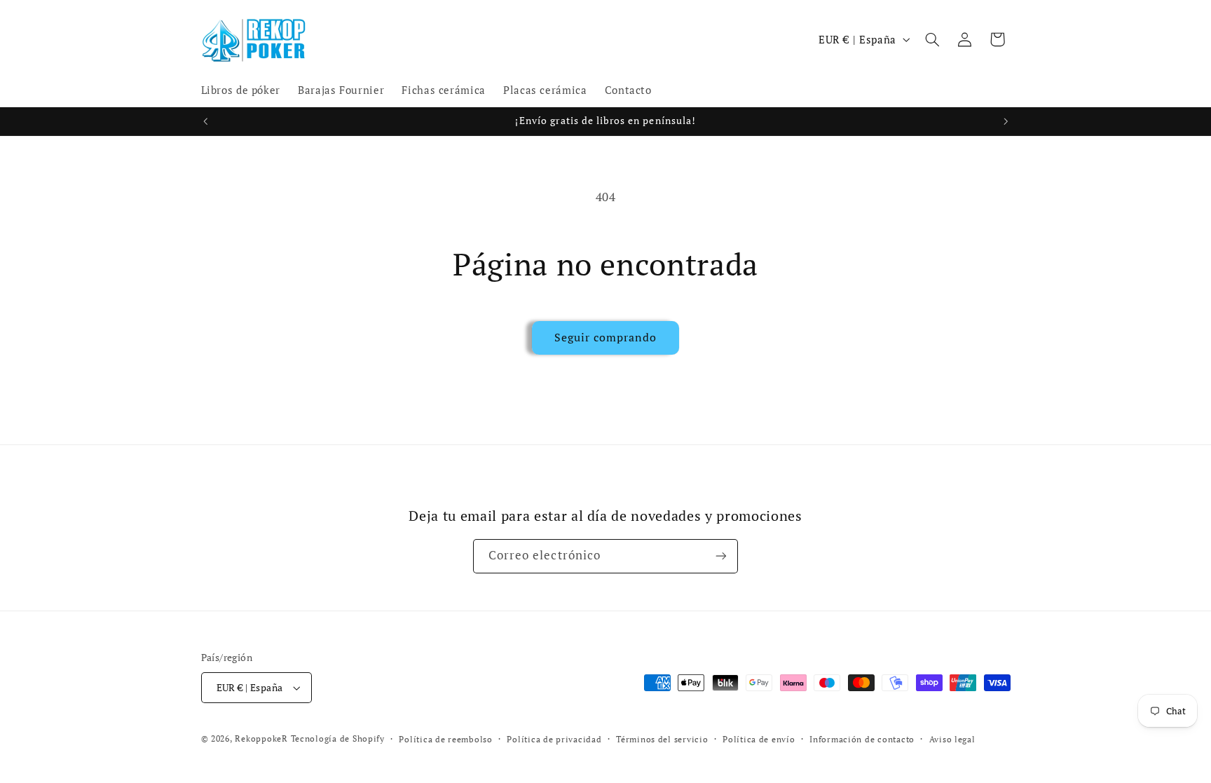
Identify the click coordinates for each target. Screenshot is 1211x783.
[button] (932, 39)
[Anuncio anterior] (205, 121)
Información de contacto (862, 739)
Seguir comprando (605, 337)
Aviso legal (952, 739)
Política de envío (759, 739)
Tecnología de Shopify (338, 738)
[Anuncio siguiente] (1005, 121)
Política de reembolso (445, 739)
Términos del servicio (662, 739)
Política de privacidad (554, 739)
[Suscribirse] (721, 556)
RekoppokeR (261, 738)
